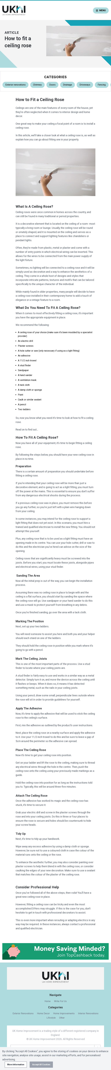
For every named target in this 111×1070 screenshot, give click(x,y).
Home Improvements (64, 1013)
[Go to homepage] (13, 10)
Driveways (84, 84)
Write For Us (60, 1001)
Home (48, 1001)
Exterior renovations (15, 84)
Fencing (102, 84)
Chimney (37, 84)
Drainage (67, 84)
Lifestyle (51, 1017)
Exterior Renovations (23, 1013)
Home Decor (43, 1013)
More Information (15, 1064)
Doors (52, 84)
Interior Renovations (88, 1013)
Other (62, 1017)
